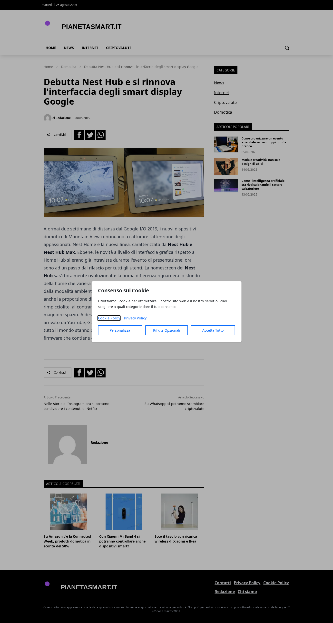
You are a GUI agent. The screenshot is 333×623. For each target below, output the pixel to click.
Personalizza (120, 330)
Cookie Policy (109, 318)
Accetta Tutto (213, 330)
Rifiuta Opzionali (166, 330)
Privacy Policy (135, 318)
